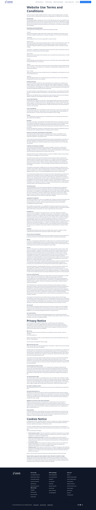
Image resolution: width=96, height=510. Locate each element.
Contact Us (55, 112)
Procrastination (52, 481)
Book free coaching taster (72, 477)
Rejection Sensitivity (52, 486)
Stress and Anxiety (52, 490)
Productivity (51, 483)
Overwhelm (51, 479)
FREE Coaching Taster (85, 2)
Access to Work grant (69, 2)
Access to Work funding (71, 479)
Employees (33, 490)
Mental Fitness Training (35, 477)
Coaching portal (70, 494)
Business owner (34, 492)
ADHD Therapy (49, 2)
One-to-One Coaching (35, 481)
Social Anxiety (51, 488)
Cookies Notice (50, 504)
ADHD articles (69, 490)
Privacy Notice (36, 504)
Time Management (52, 492)
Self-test (77, 2)
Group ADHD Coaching (35, 479)
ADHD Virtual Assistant (58, 2)
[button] (40, 2)
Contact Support (70, 488)
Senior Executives (34, 494)
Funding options (70, 481)
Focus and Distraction (53, 477)
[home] (9, 2)
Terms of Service (43, 504)
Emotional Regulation (53, 474)
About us (68, 474)
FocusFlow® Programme (35, 474)
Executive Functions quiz (71, 486)
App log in (69, 492)
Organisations (33, 496)
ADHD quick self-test (71, 483)
